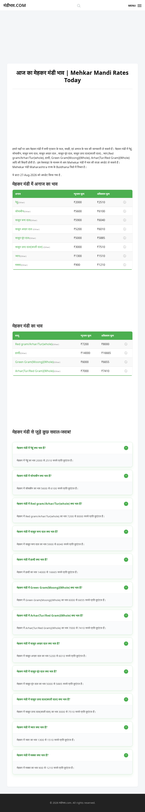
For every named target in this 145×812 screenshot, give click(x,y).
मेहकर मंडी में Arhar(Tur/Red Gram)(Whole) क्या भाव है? (50, 615)
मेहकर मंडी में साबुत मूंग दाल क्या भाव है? (37, 671)
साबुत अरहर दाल (24, 229)
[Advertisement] (72, 35)
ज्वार (17, 256)
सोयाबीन (19, 211)
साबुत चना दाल (22, 220)
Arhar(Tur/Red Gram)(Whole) (34, 371)
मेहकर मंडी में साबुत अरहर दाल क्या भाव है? (38, 643)
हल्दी (17, 353)
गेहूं (16, 202)
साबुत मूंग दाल (22, 238)
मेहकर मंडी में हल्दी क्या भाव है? (32, 559)
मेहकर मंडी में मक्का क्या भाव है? (32, 755)
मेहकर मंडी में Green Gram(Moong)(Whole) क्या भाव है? (49, 588)
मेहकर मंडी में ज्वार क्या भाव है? (32, 727)
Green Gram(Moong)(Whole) (34, 362)
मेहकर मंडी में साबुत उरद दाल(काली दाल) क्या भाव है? (43, 699)
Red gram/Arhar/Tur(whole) (33, 344)
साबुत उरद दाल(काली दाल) (29, 247)
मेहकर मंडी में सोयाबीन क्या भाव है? (34, 476)
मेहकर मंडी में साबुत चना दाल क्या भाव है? (37, 531)
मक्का (18, 265)
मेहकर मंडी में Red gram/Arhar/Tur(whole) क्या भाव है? (49, 504)
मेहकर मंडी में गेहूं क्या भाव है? (31, 448)
